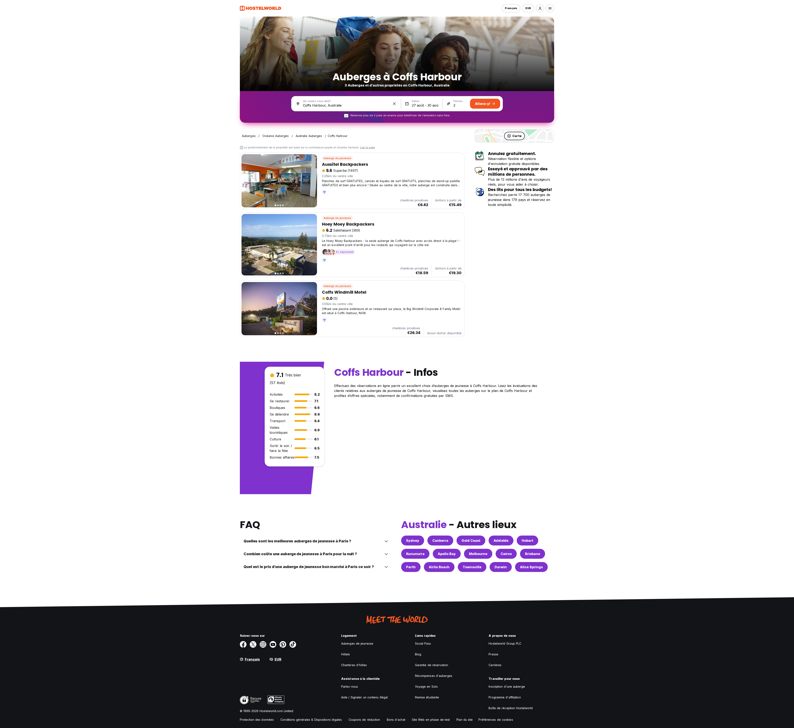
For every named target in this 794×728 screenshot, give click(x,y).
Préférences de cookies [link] (495, 719)
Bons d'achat (396, 719)
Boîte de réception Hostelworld (511, 708)
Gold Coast (471, 540)
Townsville (472, 567)
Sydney (412, 540)
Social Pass (423, 643)
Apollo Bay (447, 554)
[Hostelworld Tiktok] (292, 644)
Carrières (495, 665)
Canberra (440, 540)
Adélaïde (501, 540)
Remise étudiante (427, 697)
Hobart (527, 540)
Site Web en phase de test (431, 719)
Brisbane (532, 554)
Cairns (506, 554)
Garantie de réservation (431, 665)
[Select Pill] (540, 8)
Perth (411, 567)
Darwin (501, 567)
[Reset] (394, 104)
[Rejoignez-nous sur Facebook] (243, 644)
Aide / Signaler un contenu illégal (364, 697)
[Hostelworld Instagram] (263, 644)
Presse (493, 654)
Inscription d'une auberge (507, 686)
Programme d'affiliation (505, 697)
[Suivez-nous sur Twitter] (253, 644)
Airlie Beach (439, 567)
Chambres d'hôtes (354, 665)
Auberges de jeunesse (357, 643)
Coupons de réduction (364, 719)
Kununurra (415, 554)
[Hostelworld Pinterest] (283, 644)
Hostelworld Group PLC (505, 643)
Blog (418, 654)
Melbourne (478, 554)
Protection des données (257, 719)
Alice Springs (531, 567)
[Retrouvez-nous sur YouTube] (273, 644)
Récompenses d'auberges (433, 676)
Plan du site (464, 719)
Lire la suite (367, 147)
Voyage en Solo (426, 686)
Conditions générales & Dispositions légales (311, 719)
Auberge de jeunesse (337, 158)
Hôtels (345, 654)
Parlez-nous (349, 686)
